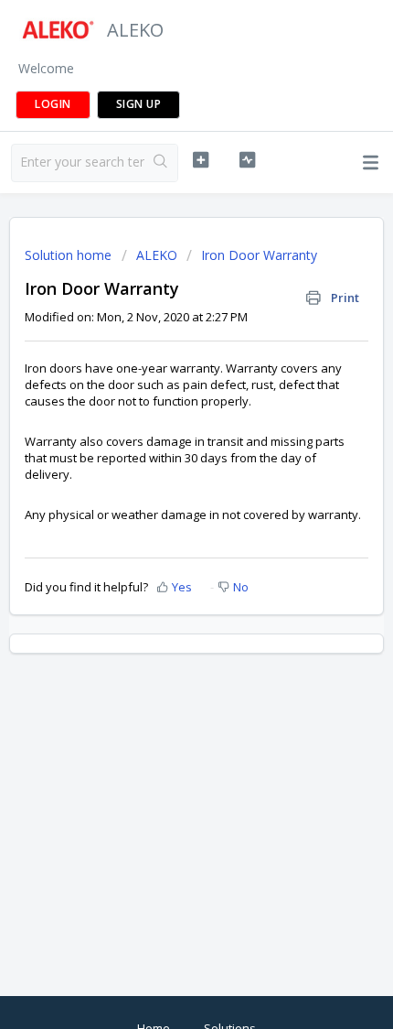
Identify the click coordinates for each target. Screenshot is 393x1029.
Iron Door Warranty (259, 255)
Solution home (70, 255)
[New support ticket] (201, 160)
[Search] (160, 163)
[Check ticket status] (247, 160)
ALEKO (156, 255)
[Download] (162, 502)
